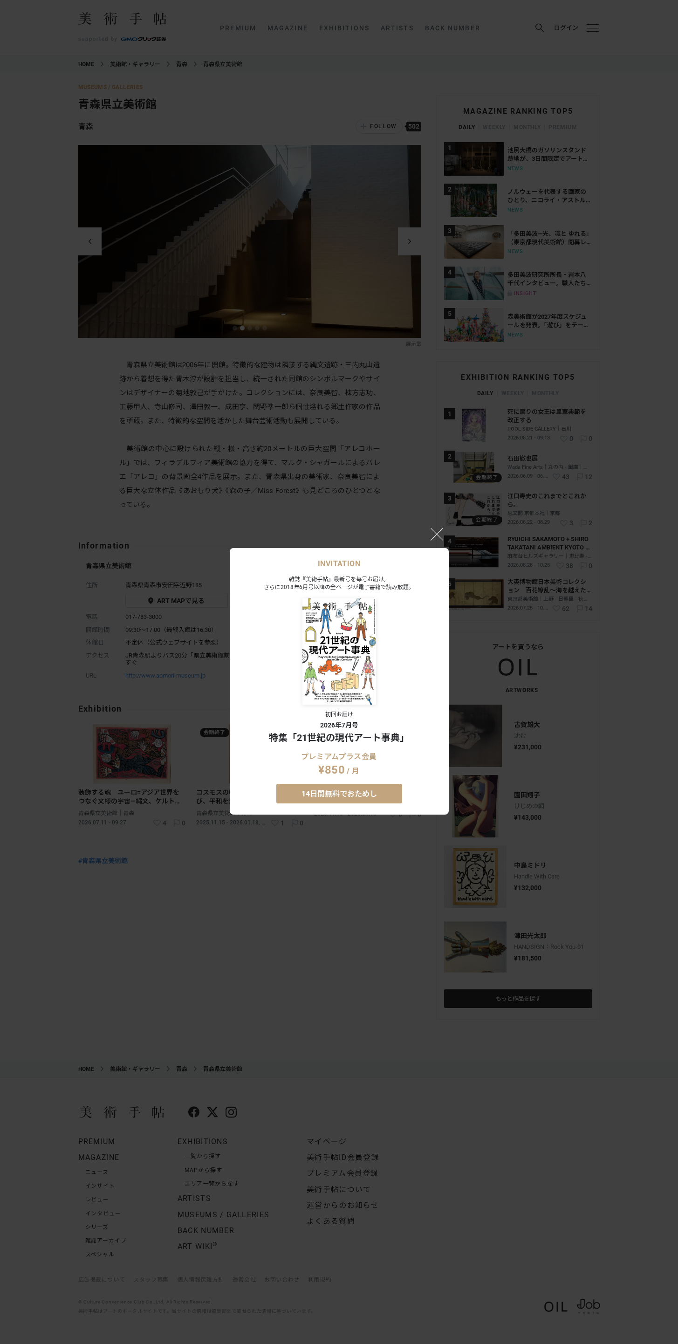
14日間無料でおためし (339, 793)
